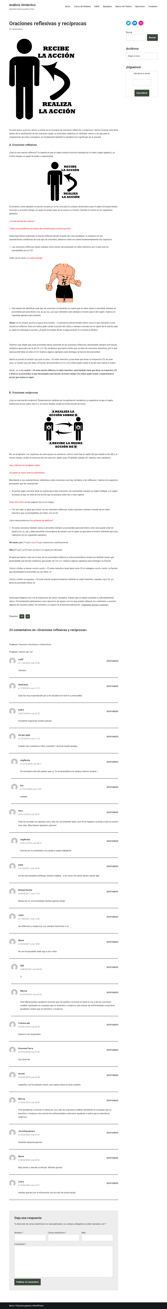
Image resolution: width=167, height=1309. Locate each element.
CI (28, 616)
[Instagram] (141, 23)
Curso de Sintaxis (82, 6)
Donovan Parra (25, 1048)
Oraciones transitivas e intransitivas (35, 644)
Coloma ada (24, 1023)
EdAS (96, 6)
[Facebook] (134, 23)
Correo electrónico (57, 1232)
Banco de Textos (124, 6)
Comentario (20, 1244)
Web (83, 1232)
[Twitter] (128, 23)
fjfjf (22, 965)
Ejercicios (140, 6)
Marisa (21, 1099)
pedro (21, 710)
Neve (11, 1305)
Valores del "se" (26, 652)
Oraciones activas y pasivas (95, 605)
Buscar (129, 32)
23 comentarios (16, 29)
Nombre (18, 1232)
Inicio (67, 6)
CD (22, 616)
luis (22, 785)
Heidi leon (23, 684)
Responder (112, 661)
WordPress (38, 1305)
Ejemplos (107, 6)
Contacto (152, 6)
